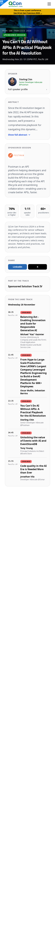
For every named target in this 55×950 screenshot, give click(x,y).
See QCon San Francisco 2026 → (28, 13)
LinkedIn (17, 266)
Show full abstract (17, 134)
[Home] (12, 4)
